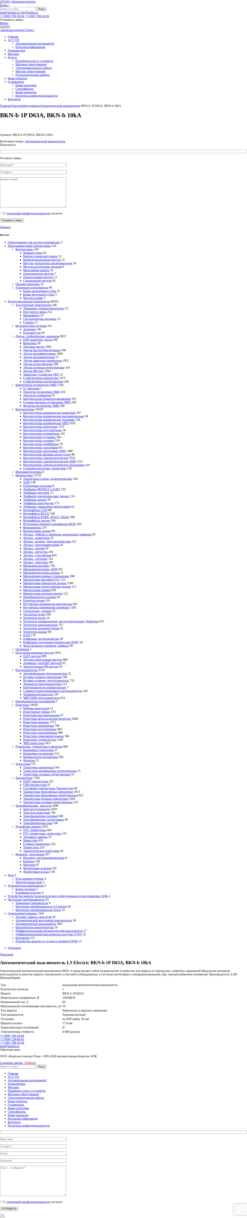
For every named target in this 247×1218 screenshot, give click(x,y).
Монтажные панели (36, 270)
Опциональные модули (38, 273)
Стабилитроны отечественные (43, 381)
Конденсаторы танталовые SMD (44, 451)
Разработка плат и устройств (34, 61)
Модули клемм (33, 298)
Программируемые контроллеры (29, 245)
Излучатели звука (34, 312)
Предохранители (26, 670)
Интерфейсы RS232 (36, 513)
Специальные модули (37, 280)
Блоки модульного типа (38, 294)
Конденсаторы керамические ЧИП (46, 423)
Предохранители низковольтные (44, 687)
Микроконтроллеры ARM (40, 569)
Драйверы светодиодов (38, 503)
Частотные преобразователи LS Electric (41, 906)
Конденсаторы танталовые (40, 447)
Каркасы (29, 861)
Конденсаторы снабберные (41, 444)
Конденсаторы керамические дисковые (49, 419)
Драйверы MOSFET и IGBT (41, 489)
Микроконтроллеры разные (41, 572)
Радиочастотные (34, 600)
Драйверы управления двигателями (46, 506)
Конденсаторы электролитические (46, 458)
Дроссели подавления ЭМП (41, 392)
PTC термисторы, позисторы (42, 833)
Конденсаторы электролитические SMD (49, 461)
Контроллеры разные (37, 531)
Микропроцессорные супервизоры (46, 576)
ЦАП (26, 635)
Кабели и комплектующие (40, 256)
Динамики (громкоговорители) (43, 308)
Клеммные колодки (28, 892)
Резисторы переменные (38, 725)
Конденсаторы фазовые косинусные (47, 454)
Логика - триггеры (35, 562)
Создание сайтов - (18, 1062)
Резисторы (22, 704)
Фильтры (29, 760)
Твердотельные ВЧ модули (40, 666)
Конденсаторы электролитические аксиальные (54, 465)
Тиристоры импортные (38, 767)
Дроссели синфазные (37, 395)
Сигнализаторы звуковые (40, 318)
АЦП (26, 482)
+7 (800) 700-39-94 (12, 16)
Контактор (22, 937)
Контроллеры (24, 249)
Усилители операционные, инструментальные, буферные (61, 621)
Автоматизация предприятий (34, 43)
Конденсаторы (25, 409)
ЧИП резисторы (33, 743)
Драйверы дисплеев (36, 492)
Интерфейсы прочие (36, 520)
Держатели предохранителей (42, 684)
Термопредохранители (38, 694)
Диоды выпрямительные (39, 353)
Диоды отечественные (38, 364)
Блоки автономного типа (39, 291)
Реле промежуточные (29, 878)
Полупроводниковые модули (34, 652)
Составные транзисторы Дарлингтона (48, 788)
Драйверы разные (35, 499)
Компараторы (32, 527)
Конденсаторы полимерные (41, 433)
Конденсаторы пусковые (39, 437)
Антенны (29, 329)
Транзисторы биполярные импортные (48, 791)
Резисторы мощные (36, 722)
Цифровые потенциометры (41, 638)
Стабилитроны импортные (41, 378)
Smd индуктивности (36, 809)
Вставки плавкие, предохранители (46, 680)
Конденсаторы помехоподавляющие (47, 398)
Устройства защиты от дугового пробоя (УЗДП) (46, 941)
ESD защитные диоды (37, 339)
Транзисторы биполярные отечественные (50, 795)
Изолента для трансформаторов (44, 857)
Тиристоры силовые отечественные (46, 774)
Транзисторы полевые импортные (45, 798)
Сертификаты (24, 88)
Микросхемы (24, 475)
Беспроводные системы (31, 325)
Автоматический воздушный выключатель (43, 920)
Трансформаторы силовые (40, 816)
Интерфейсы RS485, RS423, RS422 (46, 517)
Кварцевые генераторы (38, 750)
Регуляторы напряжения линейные (46, 607)
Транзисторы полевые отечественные (48, 802)
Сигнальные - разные (37, 611)
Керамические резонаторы (40, 757)
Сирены (28, 322)
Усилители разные (35, 631)
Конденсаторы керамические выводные (49, 412)
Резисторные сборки (36, 711)
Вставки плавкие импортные (42, 677)
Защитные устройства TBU (41, 374)
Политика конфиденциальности (36, 95)
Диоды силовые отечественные (44, 367)
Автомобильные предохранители (45, 673)
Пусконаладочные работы (32, 74)
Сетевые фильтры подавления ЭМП (47, 402)
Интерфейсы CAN (35, 510)
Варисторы (30, 840)
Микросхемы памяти (37, 590)
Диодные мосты (33, 346)
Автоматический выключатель (60, 105)
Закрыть (5, 227)
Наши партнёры (26, 85)
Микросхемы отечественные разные (47, 586)
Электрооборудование (25, 105)
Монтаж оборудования (30, 71)
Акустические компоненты (33, 305)
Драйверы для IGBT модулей (42, 663)
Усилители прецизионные (40, 624)
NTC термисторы (34, 830)
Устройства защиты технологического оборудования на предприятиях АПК (58, 896)
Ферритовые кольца (36, 871)
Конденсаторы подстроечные (42, 430)
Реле (11, 875)
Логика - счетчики (35, 558)
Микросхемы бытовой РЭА (41, 579)
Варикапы (30, 343)
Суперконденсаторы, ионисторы (44, 468)
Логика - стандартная (37, 555)
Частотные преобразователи (26, 899)
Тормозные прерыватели (31, 903)
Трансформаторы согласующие (43, 819)
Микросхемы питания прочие (43, 593)
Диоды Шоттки (33, 371)
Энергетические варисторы (41, 851)
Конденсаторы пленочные (40, 426)
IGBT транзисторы (35, 781)
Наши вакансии (25, 92)
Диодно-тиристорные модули (42, 659)
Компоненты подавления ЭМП (36, 385)
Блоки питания (25, 889)
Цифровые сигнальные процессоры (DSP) (51, 642)
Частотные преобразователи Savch (38, 910)
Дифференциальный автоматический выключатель (49, 930)
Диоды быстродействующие (41, 350)
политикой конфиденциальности (28, 213)
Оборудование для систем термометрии (34, 242)
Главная (5, 105)
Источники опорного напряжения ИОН (49, 524)
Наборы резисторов (36, 708)
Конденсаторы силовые (38, 440)
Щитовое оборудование (31, 64)
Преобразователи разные (39, 597)
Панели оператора (27, 284)
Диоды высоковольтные (39, 357)
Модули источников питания (42, 266)
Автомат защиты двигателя (33, 917)
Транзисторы (24, 777)
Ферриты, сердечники (30, 854)
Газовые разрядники (36, 844)
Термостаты (31, 847)
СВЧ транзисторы (35, 784)
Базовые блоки (33, 252)
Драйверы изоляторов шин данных (46, 496)
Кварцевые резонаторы (38, 753)
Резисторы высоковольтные (41, 715)
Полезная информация (30, 47)
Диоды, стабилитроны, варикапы (37, 336)
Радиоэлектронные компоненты (29, 301)
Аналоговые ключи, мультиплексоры (47, 478)
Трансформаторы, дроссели (33, 805)
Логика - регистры (35, 551)
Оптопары (22, 649)
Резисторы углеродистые (39, 739)
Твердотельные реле (28, 882)
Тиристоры (22, 764)
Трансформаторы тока (37, 823)
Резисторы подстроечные (40, 729)
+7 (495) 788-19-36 (37, 16)
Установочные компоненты (26, 885)
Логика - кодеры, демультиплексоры (47, 541)
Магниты (29, 864)
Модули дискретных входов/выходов (47, 263)
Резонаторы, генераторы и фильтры (38, 746)
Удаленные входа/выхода (31, 287)
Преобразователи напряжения (35, 701)
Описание (14, 947)
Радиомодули (32, 332)
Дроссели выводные (36, 812)
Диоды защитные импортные (42, 360)
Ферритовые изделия (37, 868)
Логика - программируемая (41, 545)
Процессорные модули (38, 277)
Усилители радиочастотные (41, 628)
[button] (10, 1049)
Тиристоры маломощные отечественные (50, 771)
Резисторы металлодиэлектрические (47, 718)
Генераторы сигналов (37, 485)
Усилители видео (34, 618)
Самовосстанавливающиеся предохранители (52, 691)
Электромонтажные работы (33, 68)
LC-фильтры (31, 388)
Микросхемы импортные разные (44, 583)
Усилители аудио (34, 614)
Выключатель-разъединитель (34, 927)
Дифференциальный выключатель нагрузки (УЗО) (48, 934)
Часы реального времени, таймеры (46, 645)
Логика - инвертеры (36, 538)
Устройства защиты (28, 826)
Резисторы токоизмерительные (43, 736)
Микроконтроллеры (28, 471)
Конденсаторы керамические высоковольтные (53, 416)
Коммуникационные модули (42, 259)
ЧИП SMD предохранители (41, 698)
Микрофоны (31, 315)
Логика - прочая (33, 548)
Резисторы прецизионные (40, 732)
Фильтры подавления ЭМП (41, 405)
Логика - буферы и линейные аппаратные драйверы (57, 534)
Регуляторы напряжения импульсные (47, 604)
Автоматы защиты (35, 837)
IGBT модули (32, 656)
